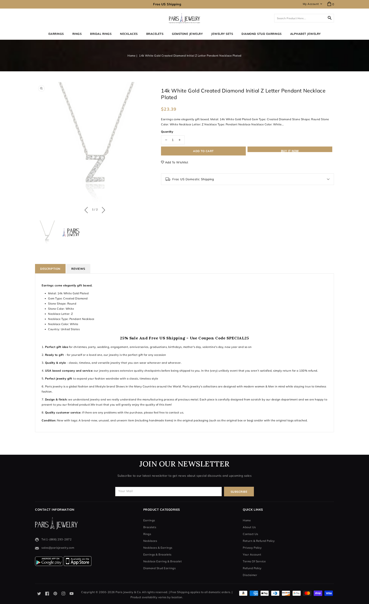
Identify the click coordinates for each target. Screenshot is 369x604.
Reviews (78, 268)
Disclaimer (250, 575)
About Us (249, 527)
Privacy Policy (252, 547)
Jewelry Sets (222, 33)
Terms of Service (254, 561)
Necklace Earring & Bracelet (162, 561)
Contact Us (250, 534)
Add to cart (203, 151)
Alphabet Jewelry (305, 33)
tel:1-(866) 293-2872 (56, 539)
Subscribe (239, 491)
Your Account (252, 554)
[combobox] (304, 18)
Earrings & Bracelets (157, 554)
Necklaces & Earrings (157, 547)
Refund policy (252, 568)
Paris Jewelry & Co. (128, 592)
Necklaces (129, 33)
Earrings (56, 33)
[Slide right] (102, 209)
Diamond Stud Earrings (159, 568)
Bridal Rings (100, 33)
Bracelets (155, 33)
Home (131, 55)
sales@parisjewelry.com (57, 547)
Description (50, 268)
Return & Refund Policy (259, 540)
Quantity (167, 131)
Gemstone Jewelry (187, 33)
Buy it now (290, 151)
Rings (77, 33)
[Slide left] (87, 209)
